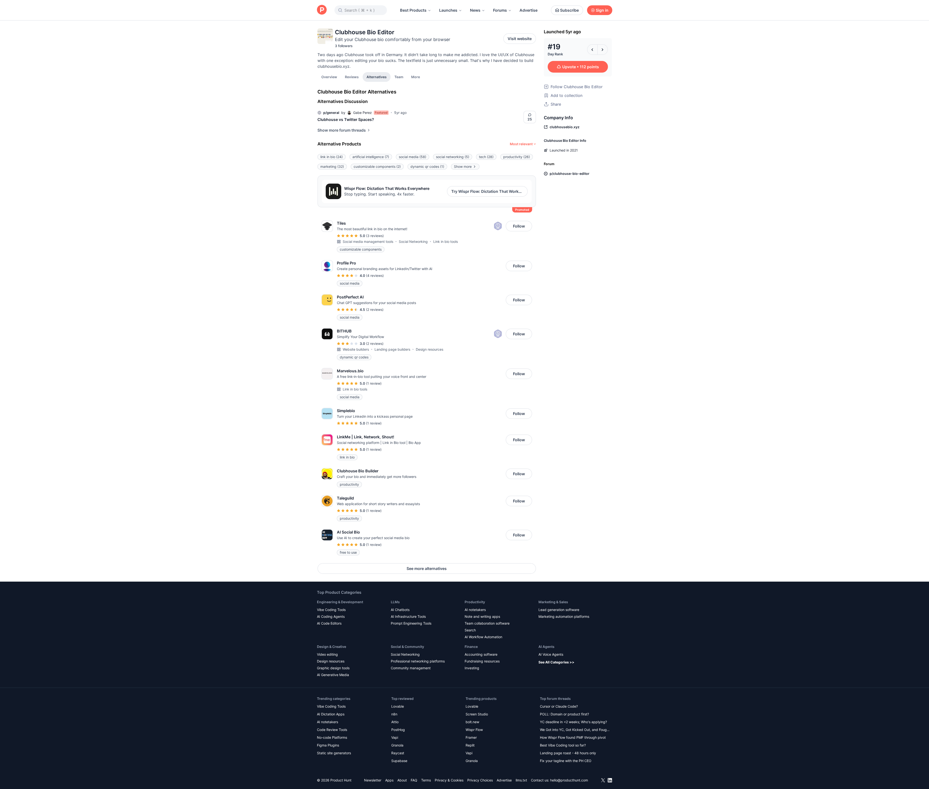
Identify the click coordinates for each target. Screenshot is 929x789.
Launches (448, 10)
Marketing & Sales (553, 602)
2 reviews (374, 309)
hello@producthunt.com (569, 780)
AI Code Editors (329, 623)
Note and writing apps (482, 616)
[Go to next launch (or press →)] (602, 49)
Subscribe (569, 10)
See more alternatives (427, 568)
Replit (470, 745)
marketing (332, 166)
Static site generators (334, 753)
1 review (373, 383)
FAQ (414, 780)
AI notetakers (475, 610)
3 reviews (375, 236)
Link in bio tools (445, 241)
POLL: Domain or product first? (564, 714)
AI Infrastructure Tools (408, 616)
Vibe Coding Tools (331, 610)
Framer (471, 737)
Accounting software (481, 654)
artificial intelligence (370, 157)
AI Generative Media (333, 675)
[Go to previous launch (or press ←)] (592, 49)
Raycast (397, 753)
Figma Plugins (328, 745)
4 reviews (375, 275)
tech (486, 157)
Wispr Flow (474, 730)
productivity (516, 157)
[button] (415, 76)
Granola (397, 745)
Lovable (397, 706)
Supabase (399, 761)
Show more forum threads (341, 130)
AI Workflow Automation (483, 637)
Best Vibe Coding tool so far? (563, 745)
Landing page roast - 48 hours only (568, 753)
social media (412, 157)
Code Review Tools (332, 730)
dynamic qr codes (427, 166)
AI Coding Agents (331, 616)
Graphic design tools (333, 668)
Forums (500, 10)
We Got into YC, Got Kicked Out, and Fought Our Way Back (575, 730)
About (402, 780)
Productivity (475, 602)
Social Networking (413, 241)
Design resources (429, 349)
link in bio (331, 157)
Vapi (394, 737)
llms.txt (521, 780)
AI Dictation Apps (330, 714)
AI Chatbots (400, 610)
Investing (472, 668)
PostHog (398, 730)
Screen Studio (477, 714)
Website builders (356, 349)
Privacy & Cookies (449, 780)
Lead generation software (558, 610)
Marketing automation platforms (563, 616)
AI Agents (546, 647)
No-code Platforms (332, 737)
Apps (389, 780)
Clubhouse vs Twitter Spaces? (345, 119)
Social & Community (407, 647)
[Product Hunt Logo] (322, 10)
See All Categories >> (556, 662)
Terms (426, 780)
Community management (411, 668)
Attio (395, 722)
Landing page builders (392, 349)
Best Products (413, 10)
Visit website (520, 38)
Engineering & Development (340, 602)
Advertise (528, 10)
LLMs (395, 602)
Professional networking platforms (418, 661)
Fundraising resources (482, 661)
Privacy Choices (480, 780)
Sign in (602, 10)
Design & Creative (331, 647)
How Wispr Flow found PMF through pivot (573, 737)
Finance (471, 647)
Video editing (327, 654)
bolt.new (472, 722)
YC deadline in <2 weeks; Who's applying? (573, 722)
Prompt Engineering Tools (411, 623)
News (475, 10)
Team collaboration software (487, 623)
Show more (463, 166)
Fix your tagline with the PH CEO (565, 761)
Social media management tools (368, 241)
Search (470, 630)
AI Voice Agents (550, 654)
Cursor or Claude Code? (559, 706)
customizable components (377, 166)
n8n (394, 714)
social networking (452, 157)
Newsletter (372, 780)
